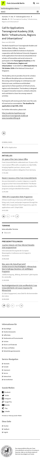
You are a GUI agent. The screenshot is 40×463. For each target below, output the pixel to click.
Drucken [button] (5, 426)
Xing (6, 408)
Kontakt (5, 367)
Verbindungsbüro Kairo (10, 8)
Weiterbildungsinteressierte (11, 351)
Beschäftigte (7, 329)
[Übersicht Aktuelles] (4, 133)
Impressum (6, 370)
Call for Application (10, 147)
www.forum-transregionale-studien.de (15, 116)
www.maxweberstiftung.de (11, 118)
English (5, 432)
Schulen (5, 341)
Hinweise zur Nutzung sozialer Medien (12, 415)
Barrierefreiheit (8, 379)
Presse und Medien (9, 348)
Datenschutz (7, 376)
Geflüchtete (6, 335)
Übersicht (7, 233)
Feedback (6, 429)
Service (5, 373)
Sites (11, 17)
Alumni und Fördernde (10, 345)
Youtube (7, 405)
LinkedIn (7, 411)
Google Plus (8, 402)
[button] (3, 216)
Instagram (8, 398)
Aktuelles (4, 19)
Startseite (5, 17)
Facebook (7, 392)
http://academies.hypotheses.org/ (13, 113)
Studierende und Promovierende (13, 338)
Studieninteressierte (9, 332)
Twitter (7, 395)
